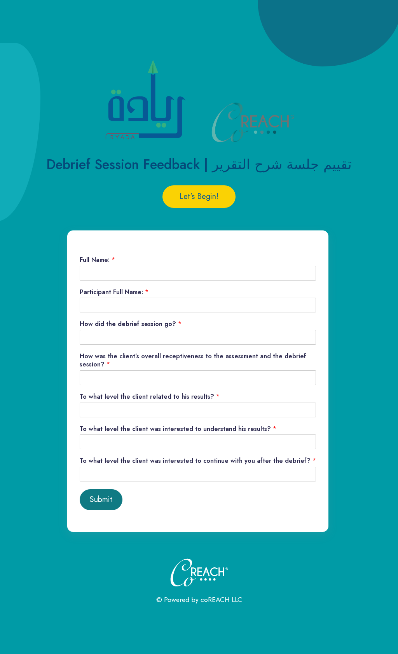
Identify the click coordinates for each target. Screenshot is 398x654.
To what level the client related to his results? (150, 397)
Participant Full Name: (114, 292)
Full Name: (97, 260)
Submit (101, 499)
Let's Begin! (199, 196)
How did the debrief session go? (131, 324)
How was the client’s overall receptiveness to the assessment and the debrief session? (193, 360)
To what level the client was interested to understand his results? (178, 429)
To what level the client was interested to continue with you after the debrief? (198, 461)
